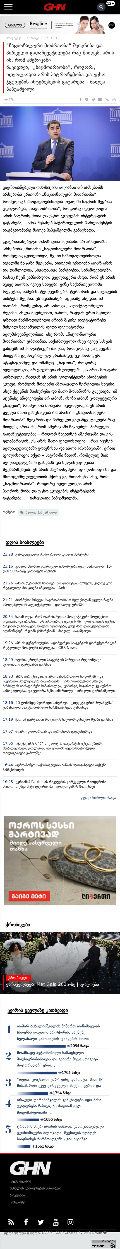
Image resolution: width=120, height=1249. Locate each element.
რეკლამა (17, 1195)
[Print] (114, 99)
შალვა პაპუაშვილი (40, 512)
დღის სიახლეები (25, 542)
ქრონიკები (18, 925)
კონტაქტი (17, 1202)
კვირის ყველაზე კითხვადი (38, 1010)
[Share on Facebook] (80, 99)
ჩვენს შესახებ (20, 1181)
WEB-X (89, 1233)
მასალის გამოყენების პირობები (35, 1188)
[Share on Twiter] (93, 99)
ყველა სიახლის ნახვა (98, 798)
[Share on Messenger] (87, 99)
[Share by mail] (100, 99)
